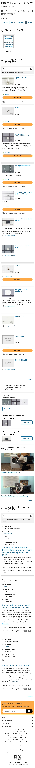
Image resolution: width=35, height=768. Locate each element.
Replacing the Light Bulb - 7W (10, 472)
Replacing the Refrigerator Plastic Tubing (14, 496)
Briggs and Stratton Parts (13, 731)
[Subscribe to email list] (29, 711)
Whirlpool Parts (25, 740)
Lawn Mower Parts (11, 750)
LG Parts (26, 735)
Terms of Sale (23, 764)
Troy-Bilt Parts (16, 740)
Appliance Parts (22, 748)
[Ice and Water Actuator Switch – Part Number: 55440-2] (8, 222)
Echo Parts (24, 731)
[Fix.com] (3, 3)
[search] (25, 3)
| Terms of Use (12, 764)
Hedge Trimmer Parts (10, 752)
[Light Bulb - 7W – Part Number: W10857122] (8, 81)
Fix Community (6, 726)
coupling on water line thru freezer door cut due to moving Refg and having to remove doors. (17, 551)
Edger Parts (20, 752)
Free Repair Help (7, 720)
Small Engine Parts (22, 750)
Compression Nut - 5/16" (22, 246)
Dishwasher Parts (24, 742)
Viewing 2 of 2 (9, 449)
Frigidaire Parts (9, 733)
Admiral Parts (13, 729)
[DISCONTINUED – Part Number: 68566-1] (8, 363)
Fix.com (4, 717)
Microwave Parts (12, 748)
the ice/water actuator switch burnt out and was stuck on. (16, 606)
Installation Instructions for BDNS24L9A (17, 508)
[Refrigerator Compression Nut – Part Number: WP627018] (8, 137)
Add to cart (17, 98)
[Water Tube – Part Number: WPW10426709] (8, 339)
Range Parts (24, 746)
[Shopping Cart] (31, 3)
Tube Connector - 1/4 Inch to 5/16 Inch (23, 193)
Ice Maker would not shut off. (16, 665)
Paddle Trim (19, 316)
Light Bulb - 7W (21, 77)
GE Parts (16, 733)
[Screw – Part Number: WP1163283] (8, 269)
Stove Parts (9, 746)
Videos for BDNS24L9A (15, 448)
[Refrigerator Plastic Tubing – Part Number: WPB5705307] (8, 169)
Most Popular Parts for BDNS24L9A (15, 60)
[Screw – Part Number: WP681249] (8, 111)
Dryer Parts (26, 744)
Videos (30, 22)
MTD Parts (17, 738)
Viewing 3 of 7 (8, 511)
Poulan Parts (8, 740)
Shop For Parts (6, 723)
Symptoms (21, 22)
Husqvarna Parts (25, 733)
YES (25, 570)
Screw (17, 107)
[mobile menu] (8, 3)
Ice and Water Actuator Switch (24, 219)
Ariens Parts (21, 729)
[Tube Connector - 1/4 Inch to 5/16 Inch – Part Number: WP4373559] (8, 195)
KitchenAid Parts (18, 735)
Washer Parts (7, 744)
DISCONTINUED (21, 360)
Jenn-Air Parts (9, 735)
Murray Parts (24, 738)
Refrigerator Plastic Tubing (22, 166)
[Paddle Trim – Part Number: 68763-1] (8, 320)
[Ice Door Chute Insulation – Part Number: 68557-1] (8, 293)
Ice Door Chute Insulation (21, 290)
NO (29, 570)
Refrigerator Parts (17, 744)
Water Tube (19, 336)
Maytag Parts (9, 738)
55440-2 (6, 586)
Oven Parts (17, 746)
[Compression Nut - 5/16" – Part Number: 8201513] (8, 249)
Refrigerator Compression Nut (22, 135)
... (13, 682)
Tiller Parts (27, 752)
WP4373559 (8, 534)
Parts (13, 22)
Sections (5, 22)
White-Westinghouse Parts (11, 742)
